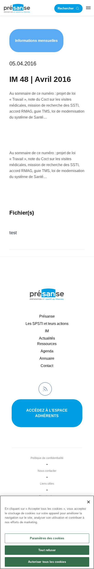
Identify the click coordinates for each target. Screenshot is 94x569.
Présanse (47, 316)
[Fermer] (89, 502)
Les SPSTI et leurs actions (47, 324)
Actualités (47, 338)
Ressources (47, 344)
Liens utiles (47, 483)
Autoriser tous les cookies (47, 562)
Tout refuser (47, 550)
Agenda (47, 351)
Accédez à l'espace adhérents (47, 413)
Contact (47, 366)
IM (47, 331)
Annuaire (46, 358)
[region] (47, 532)
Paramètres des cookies (47, 538)
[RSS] (45, 389)
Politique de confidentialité (47, 458)
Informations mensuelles (36, 41)
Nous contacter (47, 470)
